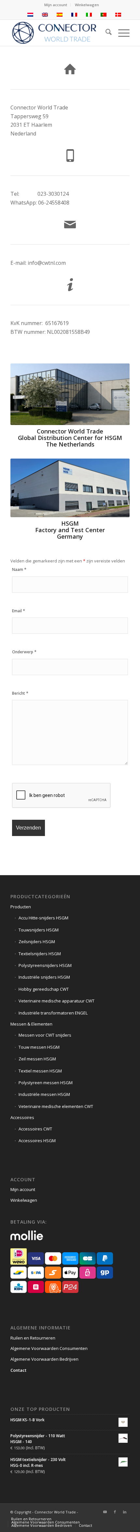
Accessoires (22, 1117)
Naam (19, 569)
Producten (20, 907)
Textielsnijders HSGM (40, 954)
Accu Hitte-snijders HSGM (43, 918)
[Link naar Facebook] (115, 1512)
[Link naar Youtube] (105, 1512)
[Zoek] (105, 33)
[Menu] (121, 33)
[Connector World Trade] (57, 33)
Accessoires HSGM (37, 1140)
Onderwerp (24, 652)
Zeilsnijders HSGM (37, 941)
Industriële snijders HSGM (44, 977)
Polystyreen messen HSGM (46, 1082)
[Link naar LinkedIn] (125, 1512)
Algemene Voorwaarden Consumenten (49, 1348)
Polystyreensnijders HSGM (45, 965)
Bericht (20, 693)
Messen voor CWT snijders (45, 1035)
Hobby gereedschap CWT (44, 989)
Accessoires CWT (35, 1129)
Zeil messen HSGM (37, 1059)
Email (18, 611)
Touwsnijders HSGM (39, 930)
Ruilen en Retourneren (32, 1338)
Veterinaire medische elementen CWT (56, 1106)
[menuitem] (56, 5)
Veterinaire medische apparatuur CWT (56, 1001)
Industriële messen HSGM (44, 1094)
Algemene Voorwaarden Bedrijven (44, 1359)
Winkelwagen (87, 4)
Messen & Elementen (31, 1024)
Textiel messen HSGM (40, 1071)
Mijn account (55, 4)
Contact (18, 1370)
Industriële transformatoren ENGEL (53, 1013)
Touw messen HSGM (39, 1047)
